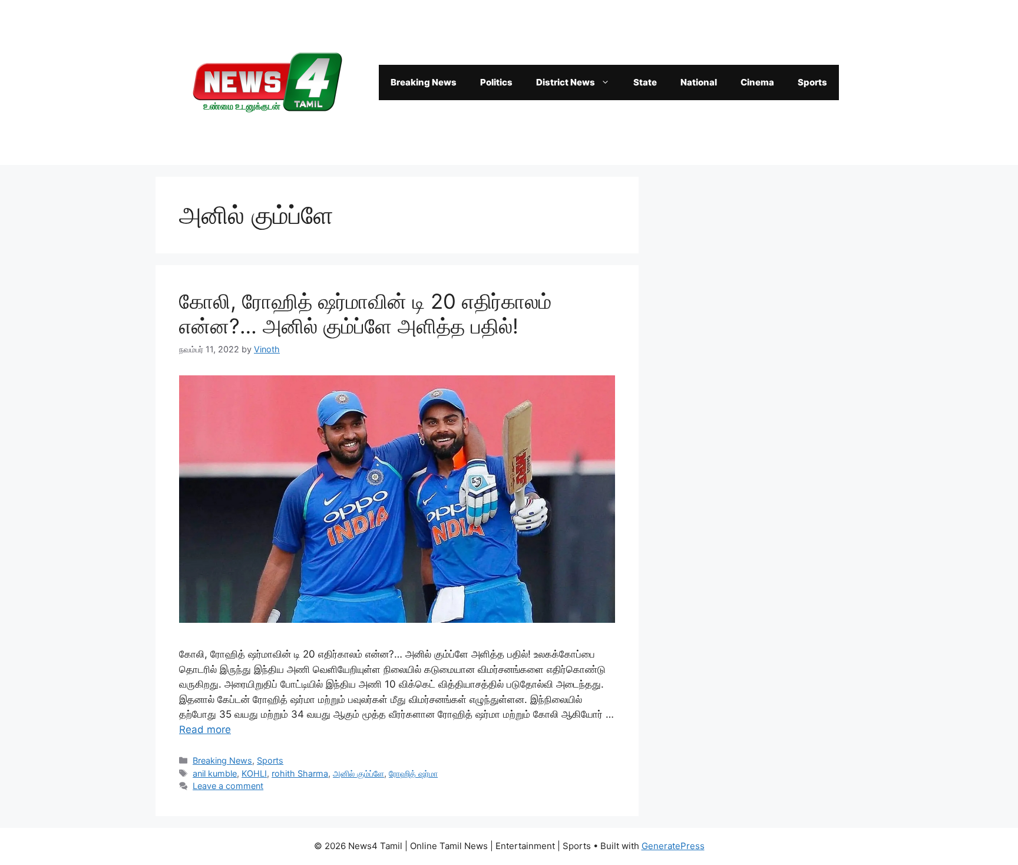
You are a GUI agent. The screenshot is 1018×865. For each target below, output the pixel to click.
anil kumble (215, 773)
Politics (496, 82)
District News (565, 82)
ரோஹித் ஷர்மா (413, 773)
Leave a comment (228, 786)
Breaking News (424, 82)
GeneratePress (673, 845)
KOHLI (254, 773)
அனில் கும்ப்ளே (358, 773)
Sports (812, 82)
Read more (205, 729)
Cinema (757, 82)
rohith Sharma (300, 773)
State (645, 82)
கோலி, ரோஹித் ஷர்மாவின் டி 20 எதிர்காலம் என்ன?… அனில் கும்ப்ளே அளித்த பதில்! (365, 313)
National (698, 82)
